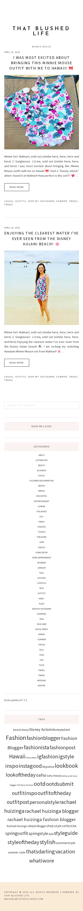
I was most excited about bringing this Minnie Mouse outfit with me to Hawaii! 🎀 (41, 63)
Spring (41, 634)
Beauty (41, 465)
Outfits (20, 201)
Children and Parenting (41, 480)
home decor (31, 757)
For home (41, 537)
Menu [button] (41, 8)
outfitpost (18, 802)
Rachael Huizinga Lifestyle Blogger (26, 826)
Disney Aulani (40, 729)
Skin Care (41, 624)
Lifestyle (41, 583)
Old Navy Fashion (25, 785)
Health (41, 547)
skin (41, 619)
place (41, 603)
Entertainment (41, 501)
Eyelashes (42, 511)
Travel (73, 201)
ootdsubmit (60, 783)
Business (41, 470)
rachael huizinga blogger (52, 811)
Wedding (41, 680)
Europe (41, 506)
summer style (17, 852)
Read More (17, 187)
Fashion (41, 526)
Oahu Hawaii (53, 775)
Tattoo (41, 644)
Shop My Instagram (41, 201)
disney (25, 729)
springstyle (38, 833)
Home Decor (41, 552)
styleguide (66, 833)
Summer (61, 201)
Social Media (41, 629)
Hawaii (17, 756)
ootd (40, 783)
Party (41, 598)
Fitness (41, 532)
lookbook (66, 765)
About (42, 455)
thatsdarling (40, 851)
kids (41, 573)
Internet (41, 562)
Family (41, 521)
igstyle (66, 756)
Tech (41, 649)
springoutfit (16, 833)
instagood (30, 765)
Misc (41, 588)
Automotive (41, 460)
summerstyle (65, 843)
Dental (41, 485)
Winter (41, 685)
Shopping (41, 614)
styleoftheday (23, 842)
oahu (41, 775)
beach (17, 730)
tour (41, 665)
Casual (9, 201)
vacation (65, 851)
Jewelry (41, 567)
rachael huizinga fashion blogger (41, 819)
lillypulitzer (48, 766)
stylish (48, 842)
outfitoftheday (54, 792)
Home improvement (41, 557)
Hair (41, 542)
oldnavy (65, 776)
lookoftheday (21, 774)
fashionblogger (44, 738)
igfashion (47, 756)
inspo (11, 765)
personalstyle (44, 802)
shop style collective (61, 826)
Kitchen (41, 578)
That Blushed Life (41, 31)
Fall (41, 516)
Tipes (41, 655)
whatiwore (41, 860)
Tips (41, 660)
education (41, 496)
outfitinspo (24, 793)
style (51, 834)
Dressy (41, 491)
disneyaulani (61, 729)
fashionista (36, 747)
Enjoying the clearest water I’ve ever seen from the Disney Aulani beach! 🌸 (41, 238)
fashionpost (63, 747)
